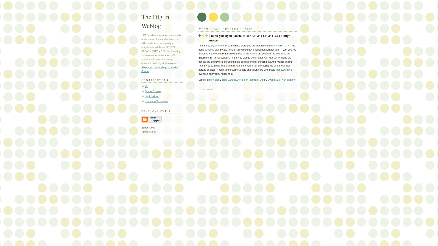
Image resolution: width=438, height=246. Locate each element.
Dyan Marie (217, 45)
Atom (152, 131)
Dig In (254, 57)
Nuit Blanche (289, 79)
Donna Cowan (153, 91)
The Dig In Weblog (155, 21)
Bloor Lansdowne (231, 79)
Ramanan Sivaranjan (156, 101)
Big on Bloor (213, 79)
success (209, 49)
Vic (146, 86)
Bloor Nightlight (250, 79)
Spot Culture (152, 96)
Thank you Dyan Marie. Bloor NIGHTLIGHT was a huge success (249, 38)
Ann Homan (270, 57)
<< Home (208, 89)
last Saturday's (284, 69)
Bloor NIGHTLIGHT (280, 45)
